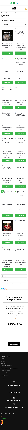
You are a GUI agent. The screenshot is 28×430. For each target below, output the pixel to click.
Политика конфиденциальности (10, 368)
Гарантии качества (6, 365)
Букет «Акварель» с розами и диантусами (7, 206)
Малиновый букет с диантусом (20, 101)
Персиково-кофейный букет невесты (20, 153)
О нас (2, 358)
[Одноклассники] (6, 288)
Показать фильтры (9, 20)
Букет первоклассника (20, 126)
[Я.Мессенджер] (2, 288)
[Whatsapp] (11, 3)
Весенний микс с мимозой (21, 179)
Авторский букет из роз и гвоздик (7, 44)
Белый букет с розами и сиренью (20, 261)
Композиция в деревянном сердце (21, 206)
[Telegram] (17, 3)
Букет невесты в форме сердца (7, 179)
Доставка (3, 363)
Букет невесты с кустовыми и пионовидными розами (21, 74)
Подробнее (21, 133)
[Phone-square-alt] (14, 3)
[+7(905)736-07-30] (14, 390)
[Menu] (3, 8)
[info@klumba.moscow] (14, 397)
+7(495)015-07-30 (14, 385)
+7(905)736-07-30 (14, 393)
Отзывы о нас (5, 375)
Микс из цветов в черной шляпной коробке (7, 153)
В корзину (7, 53)
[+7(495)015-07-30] (14, 382)
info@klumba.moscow (14, 400)
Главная (3, 12)
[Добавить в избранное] (11, 32)
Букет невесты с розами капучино (7, 101)
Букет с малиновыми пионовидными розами (7, 74)
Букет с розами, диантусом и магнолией (7, 235)
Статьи (3, 361)
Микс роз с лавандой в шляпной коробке (21, 45)
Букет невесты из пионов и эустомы (7, 126)
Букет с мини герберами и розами (20, 235)
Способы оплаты (6, 370)
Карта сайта (4, 373)
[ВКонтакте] (4, 288)
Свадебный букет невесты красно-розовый (7, 262)
